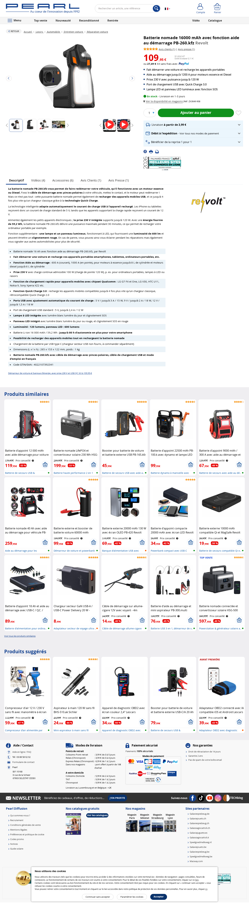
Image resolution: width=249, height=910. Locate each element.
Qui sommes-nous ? (20, 815)
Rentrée (112, 20)
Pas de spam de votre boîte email (205, 759)
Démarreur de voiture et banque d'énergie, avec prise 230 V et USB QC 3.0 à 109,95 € (50, 373)
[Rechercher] (156, 8)
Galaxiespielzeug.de (199, 813)
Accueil (28, 31)
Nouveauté (63, 20)
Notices (14, 843)
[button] (164, 101)
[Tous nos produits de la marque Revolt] (208, 201)
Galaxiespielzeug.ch (199, 823)
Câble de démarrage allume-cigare (122, 628)
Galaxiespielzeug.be (199, 851)
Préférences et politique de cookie (27, 834)
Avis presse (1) (118, 180)
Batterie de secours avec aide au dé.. (220, 472)
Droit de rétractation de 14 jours (204, 751)
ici (206, 889)
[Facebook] (146, 151)
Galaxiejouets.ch (198, 818)
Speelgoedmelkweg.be (201, 856)
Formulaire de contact (23, 762)
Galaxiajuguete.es (198, 832)
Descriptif (16, 180)
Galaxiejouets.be (198, 846)
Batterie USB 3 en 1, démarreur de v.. (172, 628)
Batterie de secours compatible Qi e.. (220, 550)
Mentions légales (18, 829)
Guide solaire (16, 848)
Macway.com (196, 861)
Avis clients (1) (91, 180)
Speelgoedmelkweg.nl (201, 842)
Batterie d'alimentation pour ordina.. (26, 628)
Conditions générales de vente (25, 824)
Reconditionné (89, 20)
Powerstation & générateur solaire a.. (220, 628)
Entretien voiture (73, 31)
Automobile (53, 31)
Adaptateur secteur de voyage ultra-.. (75, 628)
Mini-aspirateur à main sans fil (71, 730)
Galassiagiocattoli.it (199, 837)
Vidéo (196, 20)
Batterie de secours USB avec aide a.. (123, 472)
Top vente (40, 20)
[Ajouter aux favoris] (238, 113)
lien (197, 879)
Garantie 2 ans (195, 755)
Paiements (139, 751)
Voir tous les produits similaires (20, 636)
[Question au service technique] (158, 151)
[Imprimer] (152, 151)
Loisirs (39, 31)
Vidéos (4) (38, 180)
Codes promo (17, 839)
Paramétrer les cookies (131, 896)
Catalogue (215, 20)
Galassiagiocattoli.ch (200, 828)
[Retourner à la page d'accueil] (43, 9)
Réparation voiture (97, 31)
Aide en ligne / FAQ (21, 752)
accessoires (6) (62, 180)
